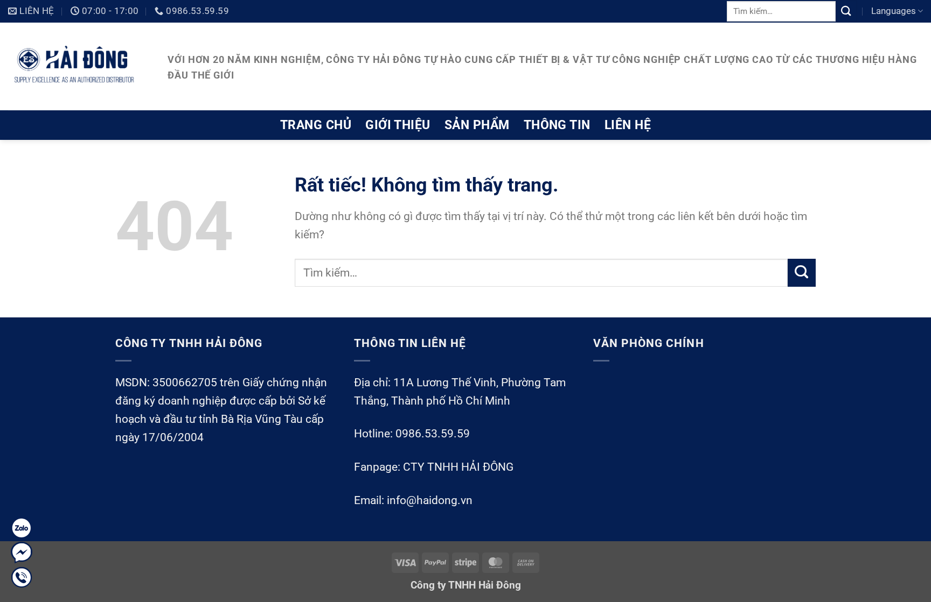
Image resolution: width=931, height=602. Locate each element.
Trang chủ (315, 124)
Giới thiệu (397, 124)
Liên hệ (628, 124)
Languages (893, 10)
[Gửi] (846, 11)
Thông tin (557, 124)
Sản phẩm (477, 124)
